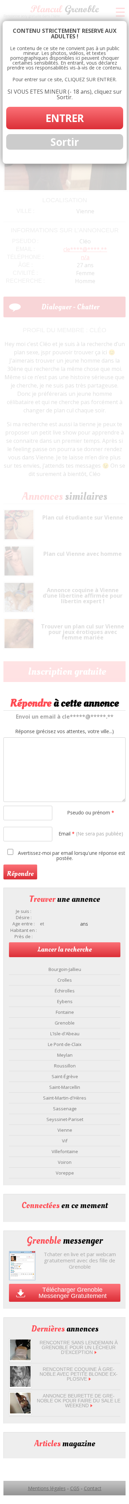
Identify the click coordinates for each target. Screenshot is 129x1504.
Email (90, 833)
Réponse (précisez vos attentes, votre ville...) (64, 731)
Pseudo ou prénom (90, 812)
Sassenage (65, 1108)
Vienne (64, 1130)
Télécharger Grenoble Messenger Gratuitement (73, 1292)
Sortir (65, 142)
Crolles (64, 980)
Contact (92, 1488)
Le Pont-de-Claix (65, 1044)
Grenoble (65, 1023)
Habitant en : (23, 930)
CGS (74, 1488)
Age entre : (23, 924)
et (42, 924)
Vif (64, 1141)
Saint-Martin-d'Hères (64, 1098)
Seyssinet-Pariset (64, 1119)
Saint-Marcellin (64, 1087)
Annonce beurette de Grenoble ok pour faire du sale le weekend (78, 1400)
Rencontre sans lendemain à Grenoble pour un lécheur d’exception (79, 1347)
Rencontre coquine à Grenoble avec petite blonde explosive (79, 1374)
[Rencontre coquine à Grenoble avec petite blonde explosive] (20, 1385)
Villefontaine (65, 1151)
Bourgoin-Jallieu (65, 969)
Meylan (65, 1055)
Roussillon (65, 1066)
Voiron (65, 1162)
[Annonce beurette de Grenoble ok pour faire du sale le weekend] (20, 1411)
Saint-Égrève (65, 1076)
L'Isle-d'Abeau (64, 1033)
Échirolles (65, 991)
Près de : (23, 936)
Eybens (65, 1001)
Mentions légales (47, 1488)
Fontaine (65, 1012)
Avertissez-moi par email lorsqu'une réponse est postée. (71, 855)
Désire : (24, 917)
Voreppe (65, 1173)
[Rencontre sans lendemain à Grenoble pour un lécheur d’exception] (20, 1358)
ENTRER (64, 118)
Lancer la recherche (64, 949)
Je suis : (23, 911)
